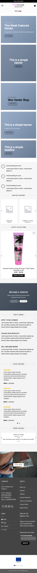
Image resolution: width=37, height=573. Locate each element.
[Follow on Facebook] (2, 506)
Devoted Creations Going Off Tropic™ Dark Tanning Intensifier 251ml (18, 269)
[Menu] (2, 5)
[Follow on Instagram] (6, 506)
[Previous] (1, 210)
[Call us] (12, 506)
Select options (18, 275)
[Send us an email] (9, 506)
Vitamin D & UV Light (18, 434)
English (17, 11)
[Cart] (35, 6)
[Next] (35, 210)
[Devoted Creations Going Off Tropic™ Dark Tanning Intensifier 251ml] (18, 248)
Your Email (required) (26, 535)
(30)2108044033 (6, 495)
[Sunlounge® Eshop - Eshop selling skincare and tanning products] (18, 6)
